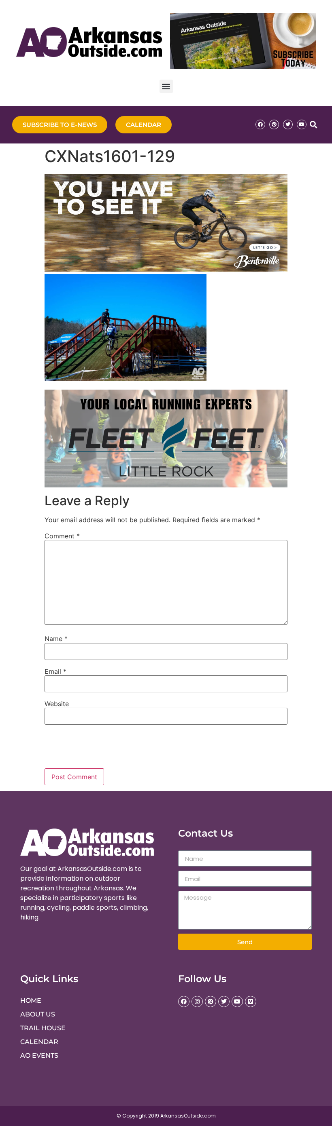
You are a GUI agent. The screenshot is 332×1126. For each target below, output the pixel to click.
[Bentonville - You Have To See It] (166, 269)
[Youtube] (301, 124)
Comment (62, 536)
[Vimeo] (250, 1001)
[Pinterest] (274, 124)
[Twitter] (288, 124)
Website (57, 703)
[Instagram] (197, 1001)
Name (56, 638)
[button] (166, 86)
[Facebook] (260, 124)
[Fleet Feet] (166, 485)
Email (55, 671)
